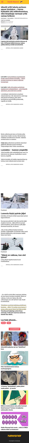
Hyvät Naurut (3, 18)
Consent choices (14, 441)
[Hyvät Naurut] (14, 2)
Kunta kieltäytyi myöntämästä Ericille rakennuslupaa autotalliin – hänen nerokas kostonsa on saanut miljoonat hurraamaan (13, 79)
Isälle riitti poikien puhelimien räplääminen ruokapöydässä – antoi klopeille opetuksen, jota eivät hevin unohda (14, 88)
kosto (3, 323)
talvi (8, 323)
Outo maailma (10, 18)
